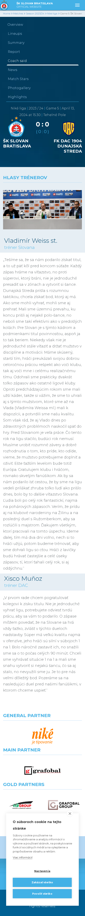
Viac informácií (22, 857)
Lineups (15, 34)
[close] (69, 813)
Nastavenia (42, 871)
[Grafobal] (42, 770)
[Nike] (42, 736)
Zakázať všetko (42, 882)
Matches (18, 13)
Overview (15, 25)
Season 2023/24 (35, 13)
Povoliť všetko (42, 893)
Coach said (17, 61)
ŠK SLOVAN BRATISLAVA (35, 5)
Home (6, 13)
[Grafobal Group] (64, 805)
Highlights (17, 97)
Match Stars (18, 79)
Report (14, 52)
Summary (16, 43)
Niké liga (52, 13)
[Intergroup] (21, 805)
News (12, 70)
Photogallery (19, 88)
